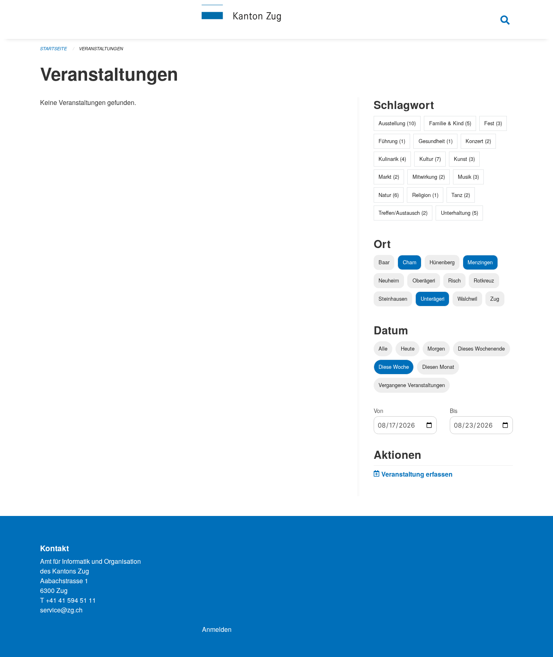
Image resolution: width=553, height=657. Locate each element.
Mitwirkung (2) (429, 176)
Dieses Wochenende (481, 348)
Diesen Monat (438, 366)
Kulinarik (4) (392, 159)
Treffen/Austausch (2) (403, 212)
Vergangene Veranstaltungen (412, 385)
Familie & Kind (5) (450, 123)
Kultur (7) (430, 159)
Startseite (53, 48)
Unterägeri (433, 298)
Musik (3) (468, 176)
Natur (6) (389, 195)
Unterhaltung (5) (459, 212)
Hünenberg (442, 262)
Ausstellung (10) (397, 123)
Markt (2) (389, 176)
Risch (454, 280)
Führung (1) (392, 141)
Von (378, 411)
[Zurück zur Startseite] (276, 19)
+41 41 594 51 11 (71, 600)
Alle (383, 348)
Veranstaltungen (101, 48)
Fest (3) (493, 123)
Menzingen (480, 262)
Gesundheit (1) (436, 141)
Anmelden (217, 629)
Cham (410, 262)
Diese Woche (394, 366)
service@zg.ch (61, 609)
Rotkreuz (484, 280)
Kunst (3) (464, 159)
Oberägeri (424, 280)
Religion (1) (425, 195)
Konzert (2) (478, 141)
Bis (453, 411)
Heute (408, 348)
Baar (384, 262)
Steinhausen (393, 298)
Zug (494, 298)
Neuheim (389, 280)
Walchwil (467, 298)
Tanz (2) (460, 195)
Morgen (436, 348)
